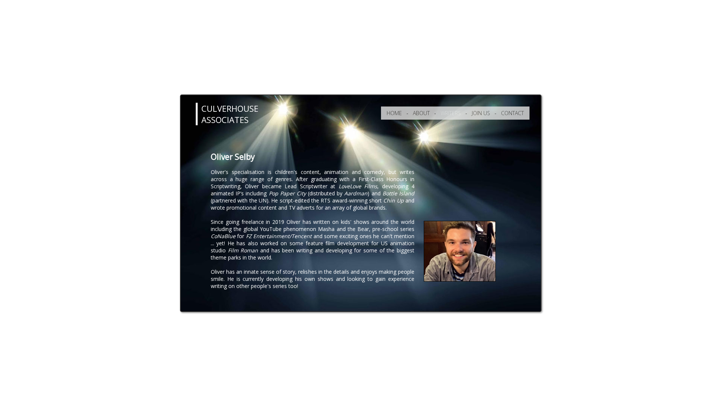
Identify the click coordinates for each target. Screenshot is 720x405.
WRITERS (451, 113)
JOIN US (481, 113)
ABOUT (421, 113)
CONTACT (512, 113)
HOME (394, 113)
